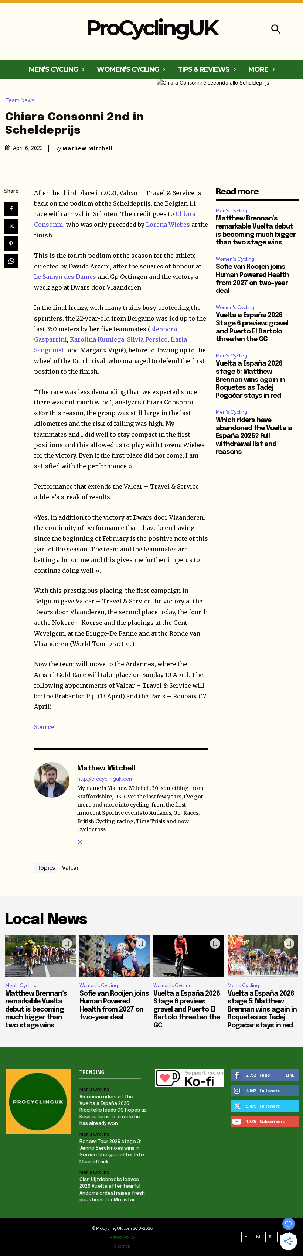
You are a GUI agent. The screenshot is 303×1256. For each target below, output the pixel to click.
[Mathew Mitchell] (51, 804)
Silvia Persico (147, 339)
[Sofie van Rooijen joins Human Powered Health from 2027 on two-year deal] (114, 956)
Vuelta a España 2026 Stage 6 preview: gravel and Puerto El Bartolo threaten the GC (186, 1009)
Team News (20, 100)
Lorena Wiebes (168, 224)
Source (44, 726)
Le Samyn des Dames (65, 276)
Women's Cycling (235, 259)
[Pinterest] (11, 243)
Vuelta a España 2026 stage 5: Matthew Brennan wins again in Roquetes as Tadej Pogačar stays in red (250, 379)
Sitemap (122, 1246)
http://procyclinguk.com (105, 779)
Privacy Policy (122, 1237)
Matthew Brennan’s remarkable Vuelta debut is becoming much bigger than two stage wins (36, 1009)
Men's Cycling (231, 211)
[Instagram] (258, 1237)
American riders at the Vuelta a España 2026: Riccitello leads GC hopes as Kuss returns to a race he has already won (113, 1110)
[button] (275, 30)
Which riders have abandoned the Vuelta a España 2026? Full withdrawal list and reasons (254, 436)
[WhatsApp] (11, 261)
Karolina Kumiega (97, 339)
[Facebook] (11, 209)
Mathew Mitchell (87, 148)
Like (290, 1075)
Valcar (70, 867)
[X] (11, 226)
